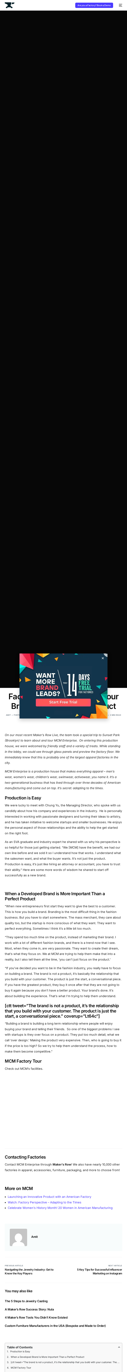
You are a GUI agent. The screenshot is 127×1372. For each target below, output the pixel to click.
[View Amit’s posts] (18, 1237)
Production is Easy (20, 1351)
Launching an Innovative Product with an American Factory (49, 1196)
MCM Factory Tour (21, 1367)
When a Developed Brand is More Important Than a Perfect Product (47, 1356)
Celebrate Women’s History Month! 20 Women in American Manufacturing (60, 1208)
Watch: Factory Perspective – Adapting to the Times (44, 1202)
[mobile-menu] (119, 5)
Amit (8, 715)
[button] (102, 658)
